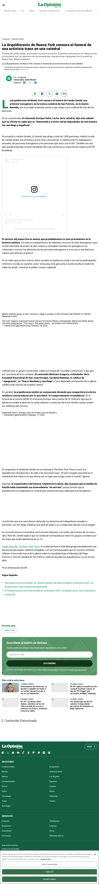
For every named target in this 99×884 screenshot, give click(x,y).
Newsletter (6, 826)
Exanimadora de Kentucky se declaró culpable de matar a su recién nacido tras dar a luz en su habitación (34, 690)
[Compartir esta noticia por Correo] (57, 94)
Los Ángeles (54, 777)
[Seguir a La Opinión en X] (7, 752)
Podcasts (6, 821)
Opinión (53, 786)
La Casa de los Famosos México (78, 11)
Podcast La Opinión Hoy (50, 11)
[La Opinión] (49, 5)
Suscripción (6, 831)
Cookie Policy (45, 859)
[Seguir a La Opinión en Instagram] (35, 83)
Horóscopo (6, 836)
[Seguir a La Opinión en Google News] (28, 752)
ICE (22, 11)
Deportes (53, 781)
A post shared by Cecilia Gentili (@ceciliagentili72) (34, 229)
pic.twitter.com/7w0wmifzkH (65, 323)
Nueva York (9, 630)
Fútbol (31, 11)
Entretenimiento (8, 781)
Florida (52, 801)
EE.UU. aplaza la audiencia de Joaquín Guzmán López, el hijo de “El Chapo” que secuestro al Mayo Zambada (83, 690)
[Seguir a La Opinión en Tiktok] (23, 752)
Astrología (6, 806)
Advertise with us (57, 836)
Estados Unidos (18, 39)
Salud (4, 791)
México (5, 777)
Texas (4, 801)
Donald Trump (10, 11)
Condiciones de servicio (77, 670)
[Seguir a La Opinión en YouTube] (18, 752)
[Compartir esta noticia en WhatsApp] (35, 94)
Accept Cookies (49, 879)
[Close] (95, 854)
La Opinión (6, 39)
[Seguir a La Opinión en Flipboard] (33, 752)
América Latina (56, 772)
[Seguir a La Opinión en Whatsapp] (38, 752)
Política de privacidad (49, 670)
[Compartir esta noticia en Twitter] (50, 94)
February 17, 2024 (36, 415)
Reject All (49, 872)
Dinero (4, 786)
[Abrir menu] (4, 5)
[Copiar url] (64, 94)
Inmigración (54, 767)
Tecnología (6, 796)
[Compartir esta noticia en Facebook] (42, 94)
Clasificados (54, 821)
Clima (52, 831)
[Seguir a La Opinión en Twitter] (30, 83)
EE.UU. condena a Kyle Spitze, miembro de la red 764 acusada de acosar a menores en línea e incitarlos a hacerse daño (34, 706)
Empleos (53, 826)
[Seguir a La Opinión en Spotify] (44, 752)
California (53, 796)
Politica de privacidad (10, 849)
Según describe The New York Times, (21, 546)
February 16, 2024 (39, 325)
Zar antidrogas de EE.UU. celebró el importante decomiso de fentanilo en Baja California (81, 705)
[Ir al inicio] (12, 746)
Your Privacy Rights (49, 864)
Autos (52, 791)
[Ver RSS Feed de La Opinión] (49, 752)
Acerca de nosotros (10, 845)
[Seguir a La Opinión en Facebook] (24, 83)
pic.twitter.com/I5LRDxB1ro (44, 412)
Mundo (5, 772)
